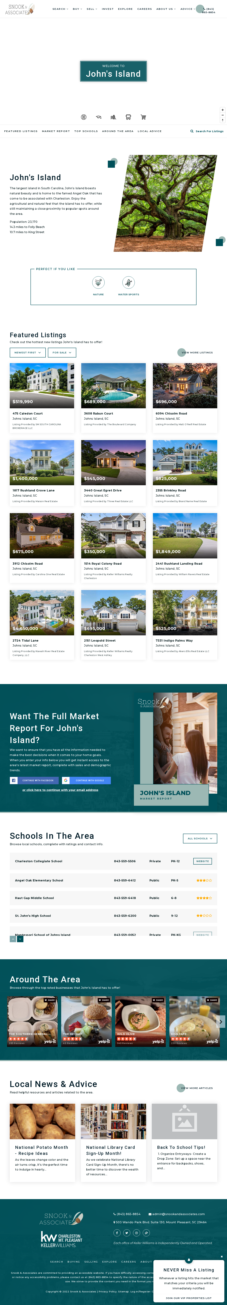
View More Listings (197, 352)
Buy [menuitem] (77, 8)
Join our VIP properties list (189, 1298)
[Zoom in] (222, 109)
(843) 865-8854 (208, 10)
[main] (113, 608)
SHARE (51, 1000)
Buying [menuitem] (73, 1261)
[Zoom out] (222, 115)
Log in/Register (140, 1291)
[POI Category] (83, 117)
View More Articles (197, 1088)
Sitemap (123, 1291)
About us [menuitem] (165, 8)
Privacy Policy (108, 1291)
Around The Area (118, 131)
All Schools (198, 838)
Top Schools (86, 131)
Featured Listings (21, 131)
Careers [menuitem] (144, 8)
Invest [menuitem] (108, 8)
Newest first (25, 352)
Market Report (56, 131)
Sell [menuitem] (91, 8)
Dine (204, 982)
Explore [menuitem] (125, 8)
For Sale (60, 352)
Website (202, 861)
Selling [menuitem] (91, 1261)
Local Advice (150, 131)
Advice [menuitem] (187, 8)
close (221, 1256)
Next (220, 1021)
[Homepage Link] (20, 8)
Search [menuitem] (59, 8)
